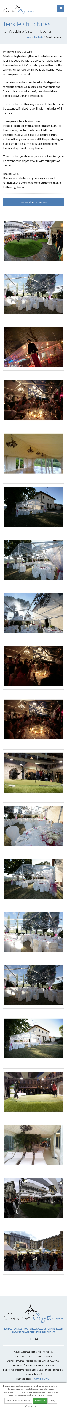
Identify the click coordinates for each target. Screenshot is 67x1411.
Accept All (40, 1400)
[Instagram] (36, 1339)
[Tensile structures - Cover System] (34, 239)
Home (28, 37)
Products (38, 37)
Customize (30, 1406)
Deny (52, 1400)
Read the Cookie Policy (18, 1400)
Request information (33, 202)
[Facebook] (30, 1339)
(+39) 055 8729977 (41, 1378)
